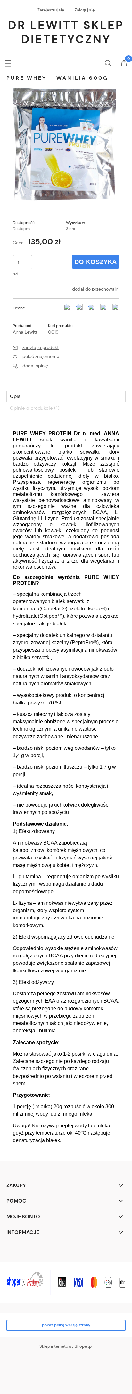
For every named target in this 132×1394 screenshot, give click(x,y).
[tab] (66, 396)
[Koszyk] (124, 63)
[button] (8, 62)
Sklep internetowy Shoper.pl (66, 1346)
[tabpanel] (66, 786)
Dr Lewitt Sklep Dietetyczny (66, 32)
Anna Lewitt (25, 332)
